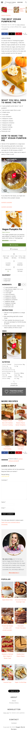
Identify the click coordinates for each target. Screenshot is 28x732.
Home (3, 15)
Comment (4, 480)
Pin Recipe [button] (15, 249)
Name (3, 502)
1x (19, 284)
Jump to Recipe (5, 38)
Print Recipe (15, 245)
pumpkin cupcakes (6, 202)
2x (22, 284)
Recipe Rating (5, 474)
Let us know (13, 392)
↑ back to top (14, 691)
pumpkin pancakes (6, 207)
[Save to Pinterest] (18, 33)
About (14, 700)
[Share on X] (11, 33)
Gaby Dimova (6, 232)
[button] (2, 240)
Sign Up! (6, 713)
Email (3, 508)
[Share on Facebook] (4, 33)
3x (24, 284)
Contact (14, 723)
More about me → (14, 572)
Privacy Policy (14, 702)
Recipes (8, 15)
